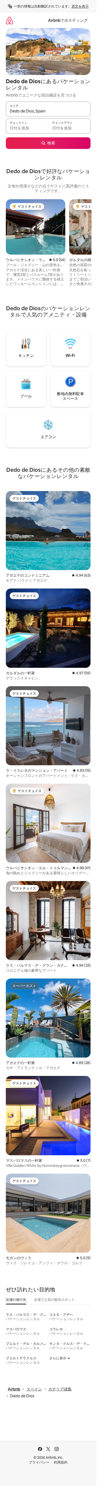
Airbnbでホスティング (68, 20)
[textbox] (27, 128)
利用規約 (60, 1462)
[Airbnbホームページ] (9, 20)
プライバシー (39, 1462)
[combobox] (48, 111)
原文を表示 (80, 6)
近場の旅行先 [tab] (16, 1299)
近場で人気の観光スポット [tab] (54, 1299)
